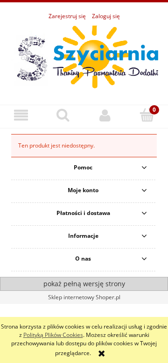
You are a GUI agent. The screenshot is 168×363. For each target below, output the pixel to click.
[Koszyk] (147, 114)
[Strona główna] (84, 57)
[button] (21, 115)
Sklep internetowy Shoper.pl (84, 297)
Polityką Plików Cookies (53, 335)
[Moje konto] (105, 115)
